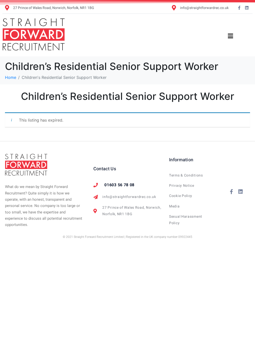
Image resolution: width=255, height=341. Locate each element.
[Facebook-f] (239, 7)
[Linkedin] (247, 7)
